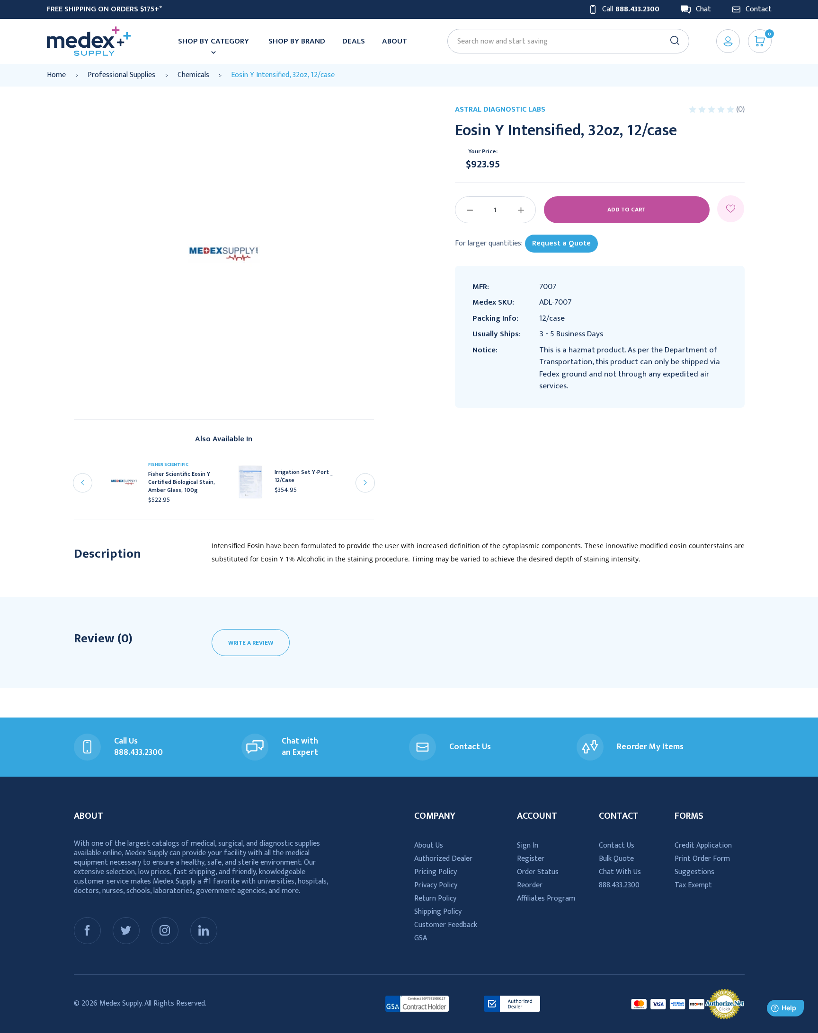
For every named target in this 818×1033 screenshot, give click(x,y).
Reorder (529, 885)
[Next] (365, 482)
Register (530, 858)
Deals (353, 41)
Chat (703, 9)
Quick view (128, 485)
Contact (759, 9)
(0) (740, 109)
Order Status (538, 872)
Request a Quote (561, 243)
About (394, 41)
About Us (428, 845)
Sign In (527, 845)
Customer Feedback (445, 925)
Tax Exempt (693, 885)
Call (630, 9)
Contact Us (616, 845)
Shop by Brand (296, 41)
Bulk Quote (616, 858)
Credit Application (703, 845)
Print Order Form (702, 858)
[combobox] (563, 41)
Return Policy (435, 898)
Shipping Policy (438, 911)
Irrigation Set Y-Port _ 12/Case (303, 476)
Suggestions (694, 872)
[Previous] (82, 482)
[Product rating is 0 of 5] (712, 109)
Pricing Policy (435, 872)
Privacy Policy (435, 885)
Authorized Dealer (443, 858)
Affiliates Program (546, 898)
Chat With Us (620, 872)
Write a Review (250, 643)
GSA (420, 938)
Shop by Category (213, 41)
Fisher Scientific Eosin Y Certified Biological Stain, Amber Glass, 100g (181, 482)
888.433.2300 (619, 885)
